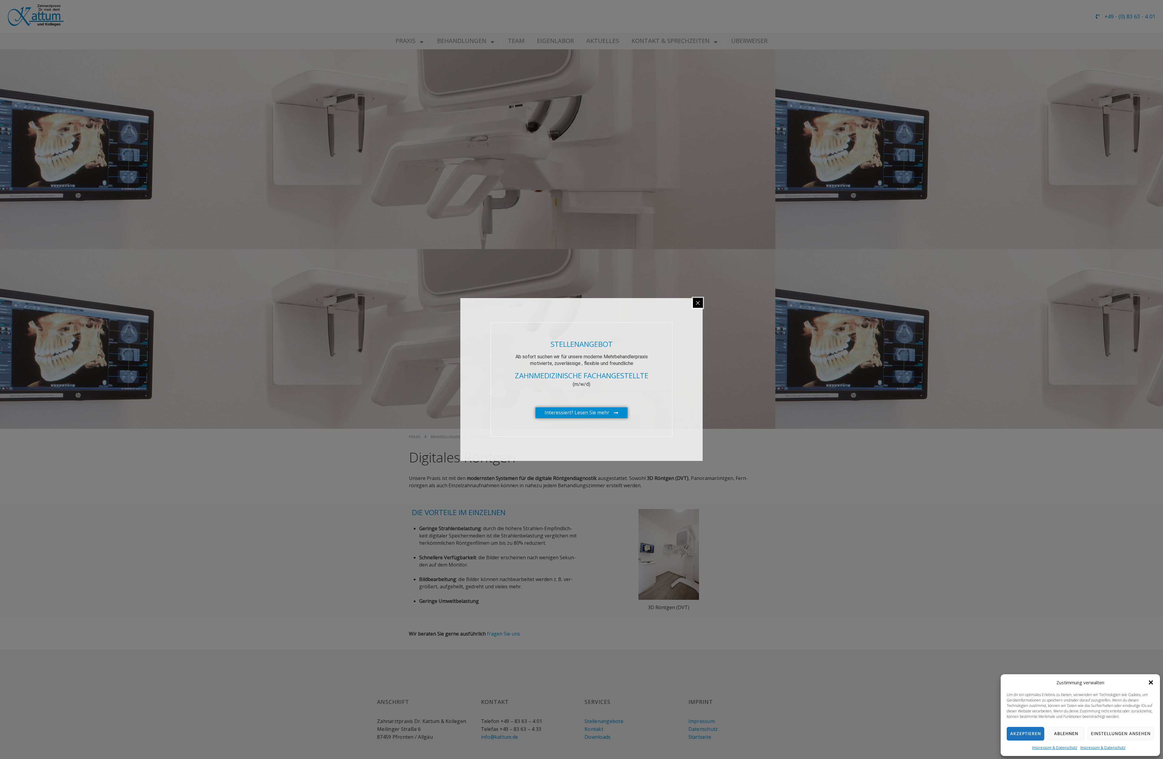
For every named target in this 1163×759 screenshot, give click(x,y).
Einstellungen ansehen (1121, 734)
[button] (1151, 682)
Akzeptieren (1025, 734)
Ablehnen (1066, 734)
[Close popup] (698, 303)
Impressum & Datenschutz (1054, 747)
